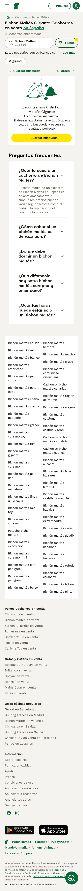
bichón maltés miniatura (18, 487)
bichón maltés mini (22, 350)
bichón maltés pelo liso (22, 476)
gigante (17, 61)
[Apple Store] (53, 830)
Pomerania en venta (19, 631)
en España (33, 27)
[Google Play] (19, 830)
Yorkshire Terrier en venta (24, 626)
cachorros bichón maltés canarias (55, 386)
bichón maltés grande (24, 425)
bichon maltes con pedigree (21, 567)
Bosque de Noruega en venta (26, 665)
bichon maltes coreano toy (18, 434)
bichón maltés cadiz (58, 528)
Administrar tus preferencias (50, 876)
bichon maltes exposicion (18, 544)
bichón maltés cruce (58, 362)
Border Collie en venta (21, 637)
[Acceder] (76, 6)
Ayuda (9, 771)
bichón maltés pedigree (18, 578)
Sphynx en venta (17, 676)
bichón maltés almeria (53, 485)
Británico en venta (18, 670)
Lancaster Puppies (18, 853)
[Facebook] (9, 813)
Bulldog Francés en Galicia (24, 732)
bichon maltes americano (18, 367)
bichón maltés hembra (53, 345)
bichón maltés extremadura (53, 519)
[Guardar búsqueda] (71, 878)
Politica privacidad (18, 765)
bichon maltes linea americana (22, 498)
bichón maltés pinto (58, 591)
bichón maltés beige (23, 587)
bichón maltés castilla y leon (53, 428)
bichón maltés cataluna (53, 416)
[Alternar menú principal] (7, 6)
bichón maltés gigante (18, 453)
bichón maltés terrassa (53, 556)
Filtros (71, 41)
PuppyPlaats (60, 842)
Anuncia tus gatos (18, 799)
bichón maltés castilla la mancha (56, 496)
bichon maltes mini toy (22, 510)
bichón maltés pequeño (18, 416)
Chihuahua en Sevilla (20, 726)
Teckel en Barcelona (19, 709)
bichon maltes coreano (18, 464)
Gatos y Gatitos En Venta (23, 659)
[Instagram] (17, 813)
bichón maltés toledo (59, 565)
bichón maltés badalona (53, 545)
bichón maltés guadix (58, 535)
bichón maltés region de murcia (58, 398)
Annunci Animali (43, 847)
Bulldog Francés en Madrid (24, 715)
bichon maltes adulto (23, 343)
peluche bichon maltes (19, 533)
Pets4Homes (21, 842)
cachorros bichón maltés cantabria (55, 439)
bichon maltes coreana (18, 521)
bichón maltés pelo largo (22, 390)
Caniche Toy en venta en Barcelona (30, 738)
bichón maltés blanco (24, 357)
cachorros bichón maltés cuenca (55, 451)
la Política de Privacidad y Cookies (41, 873)
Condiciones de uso (19, 782)
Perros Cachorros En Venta (25, 609)
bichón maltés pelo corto (22, 378)
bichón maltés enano (23, 399)
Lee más (69, 52)
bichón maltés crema (23, 406)
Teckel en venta (16, 643)
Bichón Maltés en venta (22, 620)
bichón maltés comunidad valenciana (53, 373)
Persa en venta (16, 693)
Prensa (10, 777)
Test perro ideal (16, 805)
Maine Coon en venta (20, 687)
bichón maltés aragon (59, 407)
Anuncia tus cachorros (21, 794)
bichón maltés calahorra (53, 575)
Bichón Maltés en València (24, 721)
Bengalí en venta (17, 682)
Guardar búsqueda (26, 71)
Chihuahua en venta (19, 614)
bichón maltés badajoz (53, 507)
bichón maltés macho (59, 354)
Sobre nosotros (16, 760)
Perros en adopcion (19, 743)
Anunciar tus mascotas (21, 788)
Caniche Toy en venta (20, 648)
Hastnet (41, 842)
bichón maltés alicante (53, 462)
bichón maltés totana (58, 584)
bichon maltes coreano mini (18, 555)
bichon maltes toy (21, 444)
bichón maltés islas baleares (57, 473)
